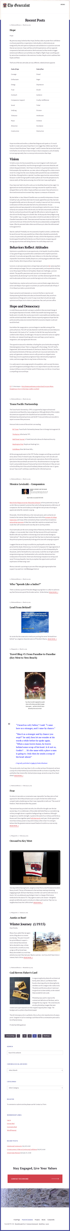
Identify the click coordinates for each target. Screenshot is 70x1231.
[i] (49, 266)
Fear (12, 790)
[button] (30, 878)
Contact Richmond (20, 1179)
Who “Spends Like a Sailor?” (25, 584)
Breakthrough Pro (20, 1224)
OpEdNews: (16, 449)
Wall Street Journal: (18, 439)
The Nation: (16, 434)
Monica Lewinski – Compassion (27, 484)
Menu (63, 4)
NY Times (15, 429)
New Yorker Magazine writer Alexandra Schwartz (25, 503)
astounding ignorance (17, 522)
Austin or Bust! (18, 917)
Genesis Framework (32, 1224)
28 (25, 1036)
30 (35, 1036)
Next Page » (47, 1036)
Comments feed (12, 1127)
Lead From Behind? (20, 607)
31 (40, 1036)
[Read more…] (53, 592)
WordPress (42, 1224)
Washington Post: (17, 444)
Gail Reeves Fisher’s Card (23, 972)
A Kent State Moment (13, 1153)
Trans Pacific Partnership (24, 404)
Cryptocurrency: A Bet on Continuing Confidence (22, 1149)
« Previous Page (10, 1036)
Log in (9, 1120)
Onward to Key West (21, 840)
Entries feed (10, 1123)
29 (30, 1036)
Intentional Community (14, 1146)
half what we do (36, 818)
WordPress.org (11, 1130)
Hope (12, 30)
